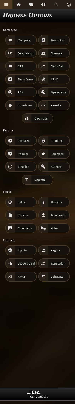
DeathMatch (25, 53)
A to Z (21, 276)
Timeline (23, 167)
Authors (56, 167)
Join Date (57, 276)
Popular (23, 154)
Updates (56, 202)
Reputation (58, 263)
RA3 (20, 92)
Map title (40, 180)
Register (56, 250)
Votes (54, 228)
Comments (25, 228)
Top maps (57, 154)
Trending (57, 141)
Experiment (25, 105)
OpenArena (58, 92)
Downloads (58, 215)
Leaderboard (26, 263)
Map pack (24, 40)
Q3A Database (39, 396)
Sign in (22, 250)
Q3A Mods (41, 118)
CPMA (54, 79)
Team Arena (25, 79)
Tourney (56, 53)
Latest (22, 202)
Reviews (23, 215)
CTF (20, 66)
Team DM (57, 66)
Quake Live (58, 40)
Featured (24, 141)
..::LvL (34, 392)
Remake (56, 105)
